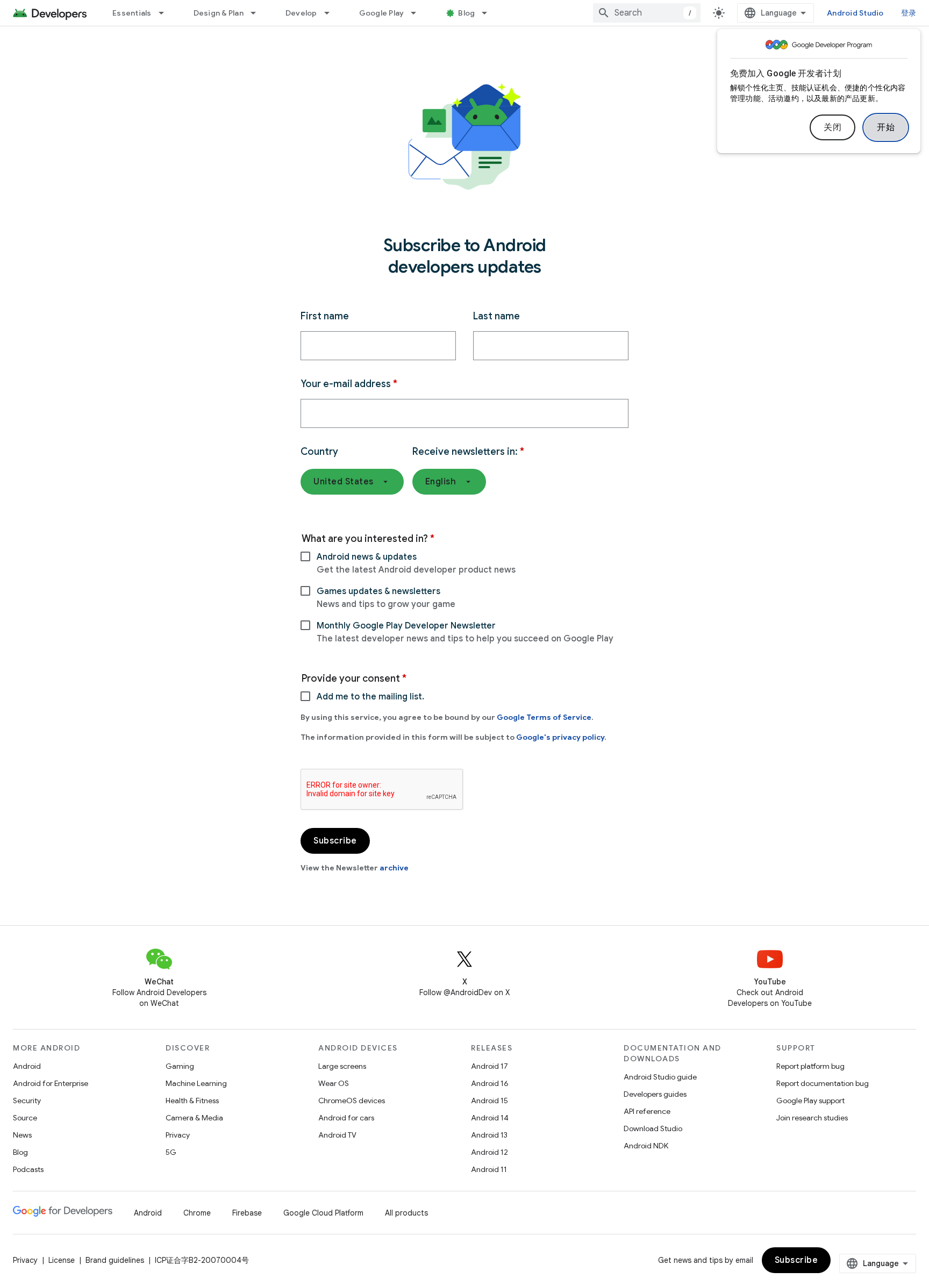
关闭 (832, 127)
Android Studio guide (660, 1077)
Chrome (197, 1213)
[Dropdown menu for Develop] (331, 13)
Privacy (178, 1135)
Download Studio (653, 1128)
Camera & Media (194, 1118)
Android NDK (646, 1146)
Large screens (342, 1066)
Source (25, 1118)
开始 (886, 127)
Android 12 (489, 1152)
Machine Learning (196, 1083)
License (61, 1260)
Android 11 (489, 1169)
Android (27, 1066)
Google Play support (810, 1100)
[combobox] (647, 13)
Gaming (180, 1066)
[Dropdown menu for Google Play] (418, 13)
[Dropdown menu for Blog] (489, 13)
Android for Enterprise (50, 1083)
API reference (647, 1111)
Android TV (337, 1135)
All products (406, 1213)
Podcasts (28, 1169)
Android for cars (346, 1118)
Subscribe (796, 1260)
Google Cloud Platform (323, 1213)
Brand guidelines (114, 1260)
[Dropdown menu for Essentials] (166, 13)
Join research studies (812, 1118)
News (22, 1135)
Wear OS (333, 1083)
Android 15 (489, 1100)
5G (171, 1152)
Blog (466, 13)
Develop (301, 13)
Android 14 (490, 1118)
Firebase (247, 1213)
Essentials (132, 13)
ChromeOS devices (351, 1100)
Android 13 (489, 1135)
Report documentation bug (822, 1083)
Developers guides (655, 1094)
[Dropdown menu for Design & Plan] (258, 13)
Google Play (381, 13)
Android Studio (855, 13)
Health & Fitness (192, 1100)
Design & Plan (219, 13)
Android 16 (490, 1083)
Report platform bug (810, 1066)
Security (27, 1100)
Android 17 (489, 1066)
